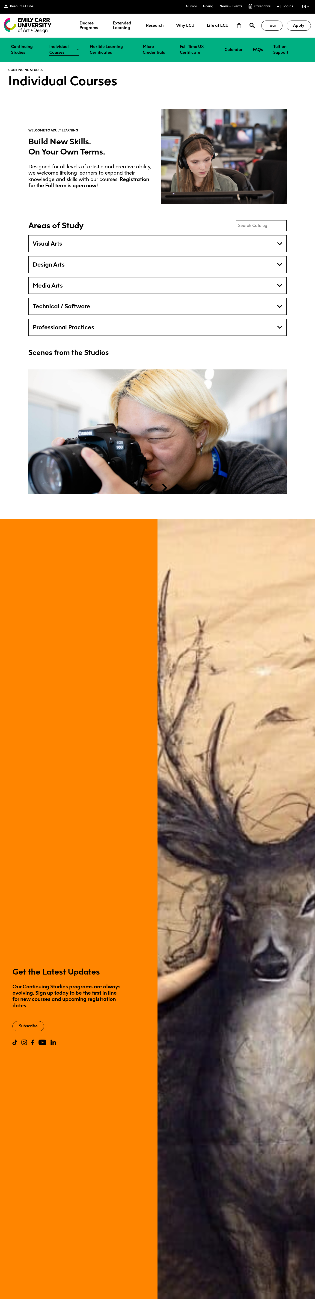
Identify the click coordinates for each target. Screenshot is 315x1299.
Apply (298, 25)
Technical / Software (61, 306)
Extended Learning (122, 25)
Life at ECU (218, 25)
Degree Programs (89, 25)
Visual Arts (47, 243)
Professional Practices (63, 327)
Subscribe (28, 1025)
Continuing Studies (25, 70)
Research (155, 25)
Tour (272, 25)
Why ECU (185, 25)
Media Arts (48, 285)
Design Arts (49, 264)
